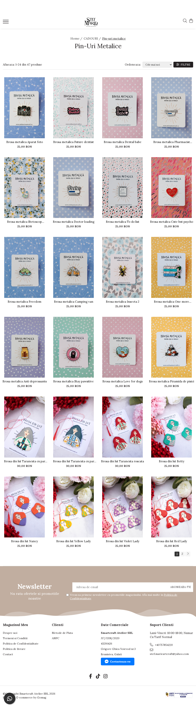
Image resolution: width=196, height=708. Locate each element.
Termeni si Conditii (15, 638)
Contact (8, 654)
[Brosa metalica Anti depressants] (24, 347)
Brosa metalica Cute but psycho (171, 222)
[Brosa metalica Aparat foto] (24, 107)
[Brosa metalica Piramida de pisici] (171, 347)
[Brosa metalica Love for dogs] (122, 347)
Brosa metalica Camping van (73, 301)
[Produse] (6, 23)
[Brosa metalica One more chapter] (171, 267)
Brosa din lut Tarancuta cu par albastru (73, 461)
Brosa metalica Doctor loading (73, 222)
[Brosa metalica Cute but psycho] (171, 187)
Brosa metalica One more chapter (171, 301)
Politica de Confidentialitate (20, 643)
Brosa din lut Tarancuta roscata (122, 461)
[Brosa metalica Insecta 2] (122, 267)
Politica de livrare (14, 649)
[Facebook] (90, 676)
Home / (76, 38)
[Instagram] (105, 676)
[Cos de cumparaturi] (191, 21)
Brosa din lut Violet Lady (122, 541)
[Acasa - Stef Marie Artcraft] (98, 22)
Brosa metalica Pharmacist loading (171, 142)
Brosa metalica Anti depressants (24, 381)
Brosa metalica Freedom (24, 301)
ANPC (55, 638)
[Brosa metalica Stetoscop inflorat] (24, 187)
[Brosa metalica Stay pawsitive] (73, 347)
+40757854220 (163, 645)
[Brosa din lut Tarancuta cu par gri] (24, 427)
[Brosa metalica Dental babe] (122, 107)
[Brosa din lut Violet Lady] (122, 506)
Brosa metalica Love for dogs (122, 381)
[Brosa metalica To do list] (122, 187)
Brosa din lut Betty (171, 461)
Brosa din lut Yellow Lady (73, 541)
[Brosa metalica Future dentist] (73, 107)
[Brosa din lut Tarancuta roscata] (122, 427)
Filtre (184, 64)
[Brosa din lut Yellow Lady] (73, 506)
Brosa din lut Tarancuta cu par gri (24, 461)
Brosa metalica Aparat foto (24, 142)
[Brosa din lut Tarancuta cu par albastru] (73, 427)
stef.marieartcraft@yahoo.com (169, 654)
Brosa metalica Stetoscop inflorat (24, 222)
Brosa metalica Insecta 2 (122, 301)
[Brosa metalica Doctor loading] (73, 187)
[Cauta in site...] (185, 21)
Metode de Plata (62, 633)
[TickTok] (98, 676)
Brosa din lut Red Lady (171, 541)
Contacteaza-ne (120, 661)
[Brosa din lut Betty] (171, 427)
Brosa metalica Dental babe (122, 142)
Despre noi (10, 633)
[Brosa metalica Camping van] (73, 267)
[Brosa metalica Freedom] (24, 267)
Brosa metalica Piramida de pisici (171, 381)
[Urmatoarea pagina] (187, 554)
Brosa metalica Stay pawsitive (73, 381)
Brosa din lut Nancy (24, 541)
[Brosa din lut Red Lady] (171, 506)
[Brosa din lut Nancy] (24, 506)
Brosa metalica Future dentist (73, 142)
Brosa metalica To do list (122, 222)
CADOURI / (93, 38)
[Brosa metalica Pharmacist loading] (171, 107)
